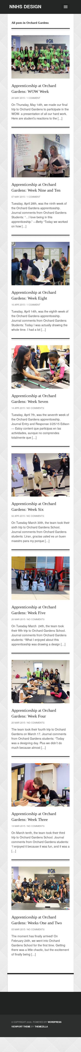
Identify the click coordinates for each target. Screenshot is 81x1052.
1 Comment (33, 97)
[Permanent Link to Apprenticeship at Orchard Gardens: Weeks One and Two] (40, 888)
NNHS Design (25, 6)
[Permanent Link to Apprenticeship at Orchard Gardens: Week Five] (40, 578)
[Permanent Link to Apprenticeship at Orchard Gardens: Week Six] (40, 475)
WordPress (54, 1022)
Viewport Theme (21, 1026)
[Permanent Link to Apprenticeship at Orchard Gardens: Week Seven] (40, 367)
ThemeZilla (41, 1026)
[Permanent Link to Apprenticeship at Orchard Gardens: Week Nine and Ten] (40, 155)
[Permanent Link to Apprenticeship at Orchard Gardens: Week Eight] (40, 263)
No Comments (35, 408)
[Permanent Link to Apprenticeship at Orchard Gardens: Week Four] (40, 681)
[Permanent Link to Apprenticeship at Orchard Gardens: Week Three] (40, 785)
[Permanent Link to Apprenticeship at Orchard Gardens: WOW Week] (40, 57)
